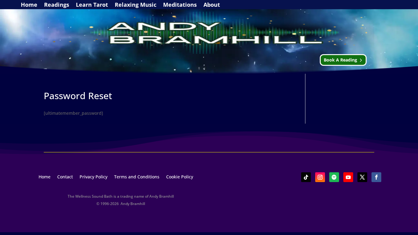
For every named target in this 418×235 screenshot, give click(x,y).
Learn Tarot (92, 5)
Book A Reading (340, 60)
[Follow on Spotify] (334, 177)
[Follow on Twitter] (362, 177)
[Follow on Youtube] (348, 177)
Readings (56, 5)
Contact (65, 177)
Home (29, 5)
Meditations (180, 5)
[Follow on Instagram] (320, 177)
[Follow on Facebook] (376, 177)
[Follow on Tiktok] (306, 177)
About (211, 5)
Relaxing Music (135, 5)
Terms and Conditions (136, 177)
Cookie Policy (179, 177)
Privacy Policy (93, 177)
